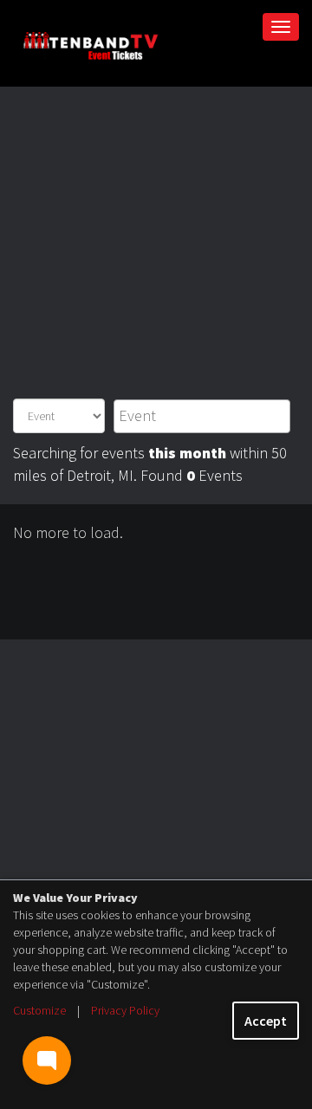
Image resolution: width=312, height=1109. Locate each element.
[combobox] (202, 416)
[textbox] (202, 416)
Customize (39, 1010)
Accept (265, 1020)
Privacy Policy (125, 1010)
